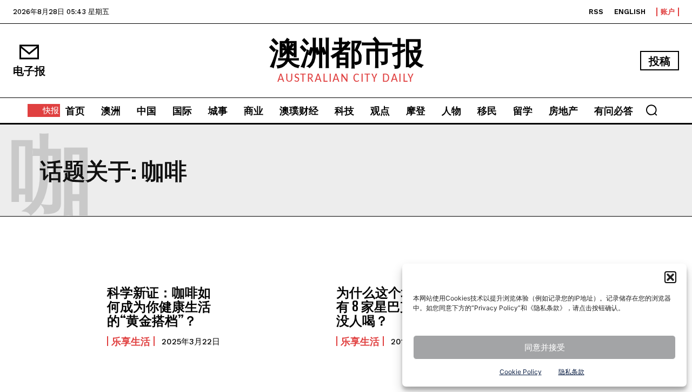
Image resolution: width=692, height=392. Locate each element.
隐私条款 (571, 372)
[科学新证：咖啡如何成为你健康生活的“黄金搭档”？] (54, 315)
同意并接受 (544, 347)
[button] (670, 277)
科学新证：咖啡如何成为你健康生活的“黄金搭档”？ (159, 306)
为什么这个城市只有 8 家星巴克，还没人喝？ (388, 306)
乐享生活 (130, 341)
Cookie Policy (521, 372)
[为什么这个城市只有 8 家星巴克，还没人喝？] (283, 315)
